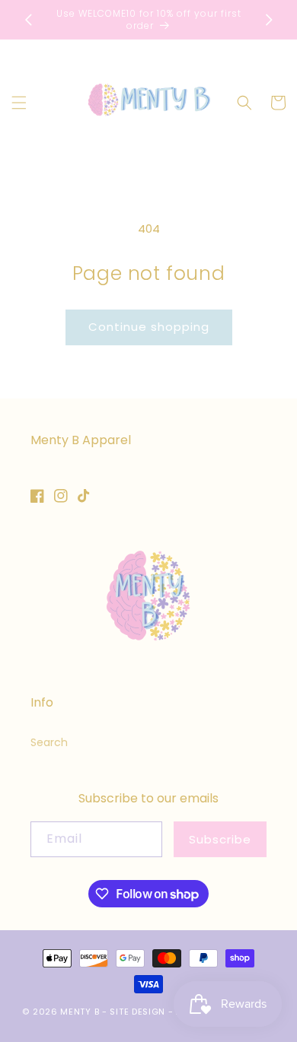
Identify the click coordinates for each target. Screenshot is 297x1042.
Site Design (137, 1011)
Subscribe (220, 839)
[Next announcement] (269, 20)
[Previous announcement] (28, 20)
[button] (19, 102)
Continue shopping (148, 327)
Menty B (79, 1011)
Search (49, 742)
